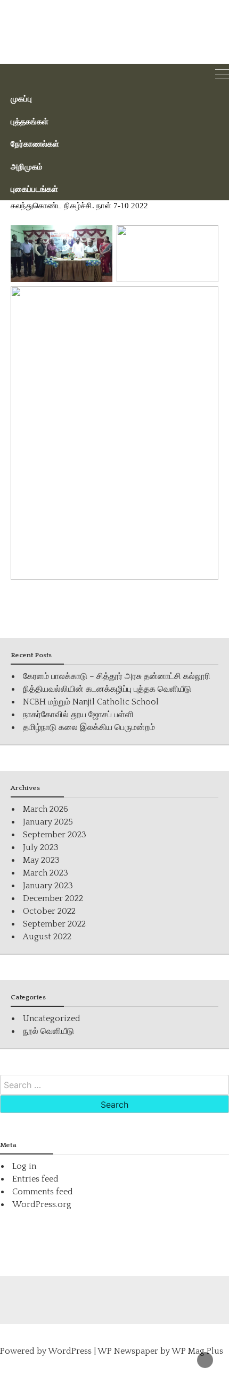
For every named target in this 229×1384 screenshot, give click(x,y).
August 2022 (47, 936)
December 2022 (53, 898)
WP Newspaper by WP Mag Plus (160, 1351)
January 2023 (48, 885)
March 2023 (45, 873)
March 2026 (45, 809)
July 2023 (41, 847)
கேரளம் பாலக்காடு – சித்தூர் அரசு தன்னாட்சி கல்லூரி (116, 676)
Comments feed (42, 1191)
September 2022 (54, 924)
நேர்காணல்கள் (35, 143)
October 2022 (49, 911)
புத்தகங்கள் (29, 121)
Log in (24, 1166)
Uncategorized (51, 1018)
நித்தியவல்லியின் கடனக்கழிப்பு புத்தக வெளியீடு (107, 689)
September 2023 (54, 834)
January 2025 (48, 822)
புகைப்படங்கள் (34, 188)
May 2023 (41, 860)
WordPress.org (41, 1204)
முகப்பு (21, 98)
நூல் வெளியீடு (48, 1031)
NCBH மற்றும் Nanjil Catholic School (91, 702)
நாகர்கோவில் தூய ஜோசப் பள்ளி (78, 714)
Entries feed (35, 1179)
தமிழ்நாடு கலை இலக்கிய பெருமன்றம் (89, 727)
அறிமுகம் (27, 166)
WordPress (70, 1351)
